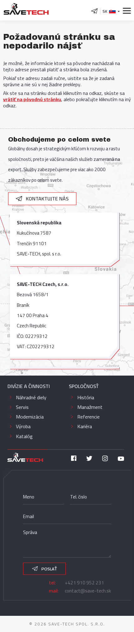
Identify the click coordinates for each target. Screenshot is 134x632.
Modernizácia (30, 416)
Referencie (88, 416)
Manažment (90, 407)
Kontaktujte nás (47, 198)
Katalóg (24, 436)
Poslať (49, 568)
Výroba (23, 426)
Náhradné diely (31, 397)
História (85, 397)
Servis (22, 407)
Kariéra (84, 426)
